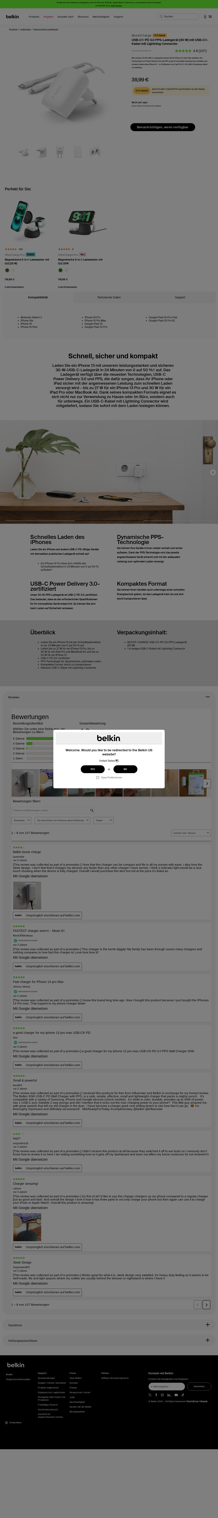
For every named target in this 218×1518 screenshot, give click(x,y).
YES (92, 769)
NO (125, 769)
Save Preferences (111, 777)
